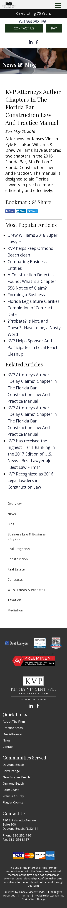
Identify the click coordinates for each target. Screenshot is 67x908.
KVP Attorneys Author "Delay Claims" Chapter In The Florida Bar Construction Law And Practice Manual (32, 388)
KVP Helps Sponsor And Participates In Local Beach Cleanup (33, 347)
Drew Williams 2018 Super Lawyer (33, 238)
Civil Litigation (19, 549)
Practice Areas (13, 728)
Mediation (15, 610)
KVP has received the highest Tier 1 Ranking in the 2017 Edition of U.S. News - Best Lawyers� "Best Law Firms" (31, 454)
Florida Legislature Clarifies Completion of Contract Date (33, 307)
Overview (15, 503)
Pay (54, 28)
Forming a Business (26, 294)
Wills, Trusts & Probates (26, 590)
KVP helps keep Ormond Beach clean (30, 251)
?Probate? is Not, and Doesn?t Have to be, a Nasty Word (34, 327)
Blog (11, 524)
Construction (18, 559)
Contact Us (24, 28)
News (12, 514)
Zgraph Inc (56, 895)
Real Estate (16, 569)
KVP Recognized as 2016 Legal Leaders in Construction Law (30, 480)
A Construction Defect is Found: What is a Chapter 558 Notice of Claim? (32, 281)
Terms (25, 895)
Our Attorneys (13, 734)
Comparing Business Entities (27, 265)
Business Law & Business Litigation (27, 536)
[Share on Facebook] (10, 213)
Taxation (14, 600)
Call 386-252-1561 (33, 21)
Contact (8, 747)
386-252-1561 (23, 835)
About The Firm (14, 721)
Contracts (15, 579)
